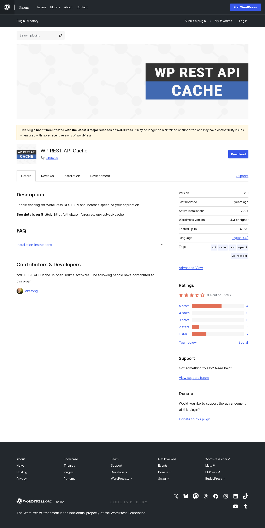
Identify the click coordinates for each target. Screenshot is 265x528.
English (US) (240, 238)
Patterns (69, 478)
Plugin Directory (28, 21)
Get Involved (167, 459)
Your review (188, 342)
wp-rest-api (239, 255)
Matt (210, 465)
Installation (72, 176)
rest (232, 247)
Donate (165, 472)
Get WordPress (245, 7)
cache (222, 247)
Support (242, 176)
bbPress (212, 472)
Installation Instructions (34, 245)
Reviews (47, 176)
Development (100, 176)
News (20, 465)
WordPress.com (217, 459)
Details (26, 176)
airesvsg (52, 158)
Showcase (71, 459)
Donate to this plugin (195, 419)
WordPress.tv (122, 478)
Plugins (68, 472)
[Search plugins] (60, 35)
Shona (60, 502)
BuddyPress (215, 478)
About (21, 459)
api (214, 247)
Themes (69, 465)
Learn (115, 459)
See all (243, 342)
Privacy (22, 478)
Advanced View (191, 268)
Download (238, 154)
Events (162, 465)
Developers (119, 472)
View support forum (194, 378)
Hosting (22, 472)
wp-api (242, 247)
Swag (163, 478)
